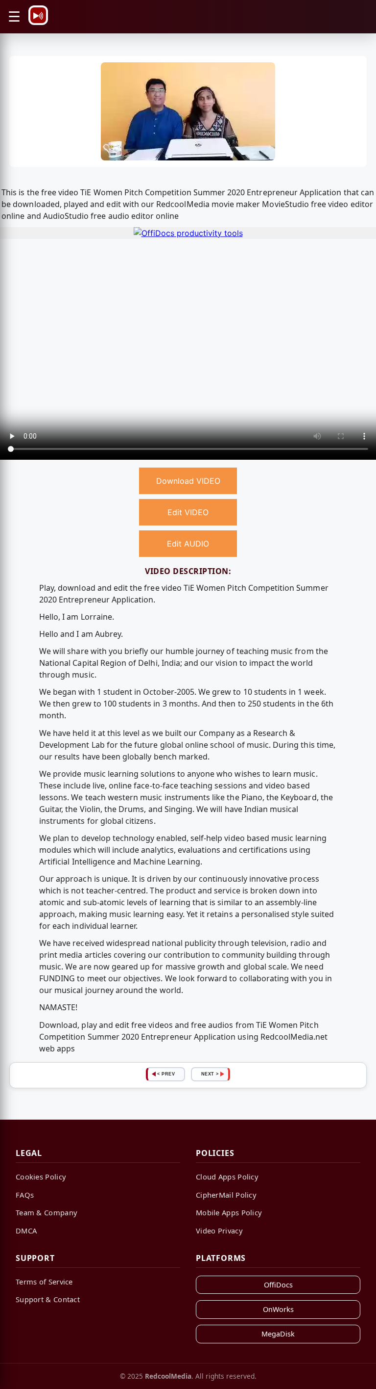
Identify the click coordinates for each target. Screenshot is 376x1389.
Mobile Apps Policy (229, 1212)
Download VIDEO (188, 481)
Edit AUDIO (188, 544)
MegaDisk (278, 1333)
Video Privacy (219, 1230)
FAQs (25, 1195)
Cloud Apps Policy (227, 1176)
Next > (210, 1074)
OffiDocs (278, 1284)
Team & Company (46, 1212)
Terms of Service (44, 1281)
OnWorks (278, 1309)
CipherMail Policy (226, 1195)
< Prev (166, 1074)
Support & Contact (48, 1299)
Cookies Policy (41, 1176)
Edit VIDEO (188, 512)
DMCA (26, 1230)
